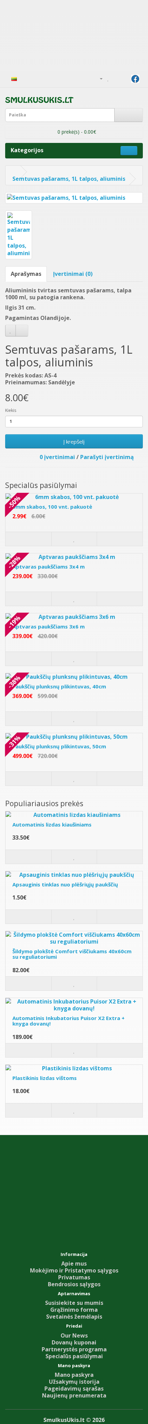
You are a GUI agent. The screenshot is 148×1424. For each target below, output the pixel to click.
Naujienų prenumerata (74, 1395)
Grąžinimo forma (74, 1309)
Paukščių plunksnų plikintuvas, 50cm (59, 746)
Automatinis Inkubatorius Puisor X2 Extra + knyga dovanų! (68, 1021)
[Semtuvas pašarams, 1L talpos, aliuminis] (74, 198)
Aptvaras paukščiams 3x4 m (48, 566)
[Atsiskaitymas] (124, 78)
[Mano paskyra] (98, 78)
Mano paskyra (74, 1375)
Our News (74, 1335)
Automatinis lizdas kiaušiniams (52, 824)
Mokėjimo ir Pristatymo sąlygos (74, 1270)
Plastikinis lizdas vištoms (44, 1077)
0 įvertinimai (57, 457)
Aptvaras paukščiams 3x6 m (48, 626)
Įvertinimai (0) (73, 274)
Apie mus (74, 1263)
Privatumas (74, 1277)
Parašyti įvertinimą (107, 457)
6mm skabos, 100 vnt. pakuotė (52, 506)
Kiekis (10, 410)
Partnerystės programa (74, 1349)
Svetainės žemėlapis (74, 1316)
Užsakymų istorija (74, 1381)
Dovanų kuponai (74, 1342)
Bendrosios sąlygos (74, 1284)
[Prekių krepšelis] (116, 78)
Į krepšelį (74, 441)
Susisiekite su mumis (74, 1303)
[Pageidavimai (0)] (108, 78)
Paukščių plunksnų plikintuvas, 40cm (59, 686)
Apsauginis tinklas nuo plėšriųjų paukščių (65, 884)
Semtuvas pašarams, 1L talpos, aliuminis (68, 179)
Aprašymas (26, 274)
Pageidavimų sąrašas (74, 1388)
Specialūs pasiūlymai (74, 1356)
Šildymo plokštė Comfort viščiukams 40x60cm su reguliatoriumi (71, 954)
